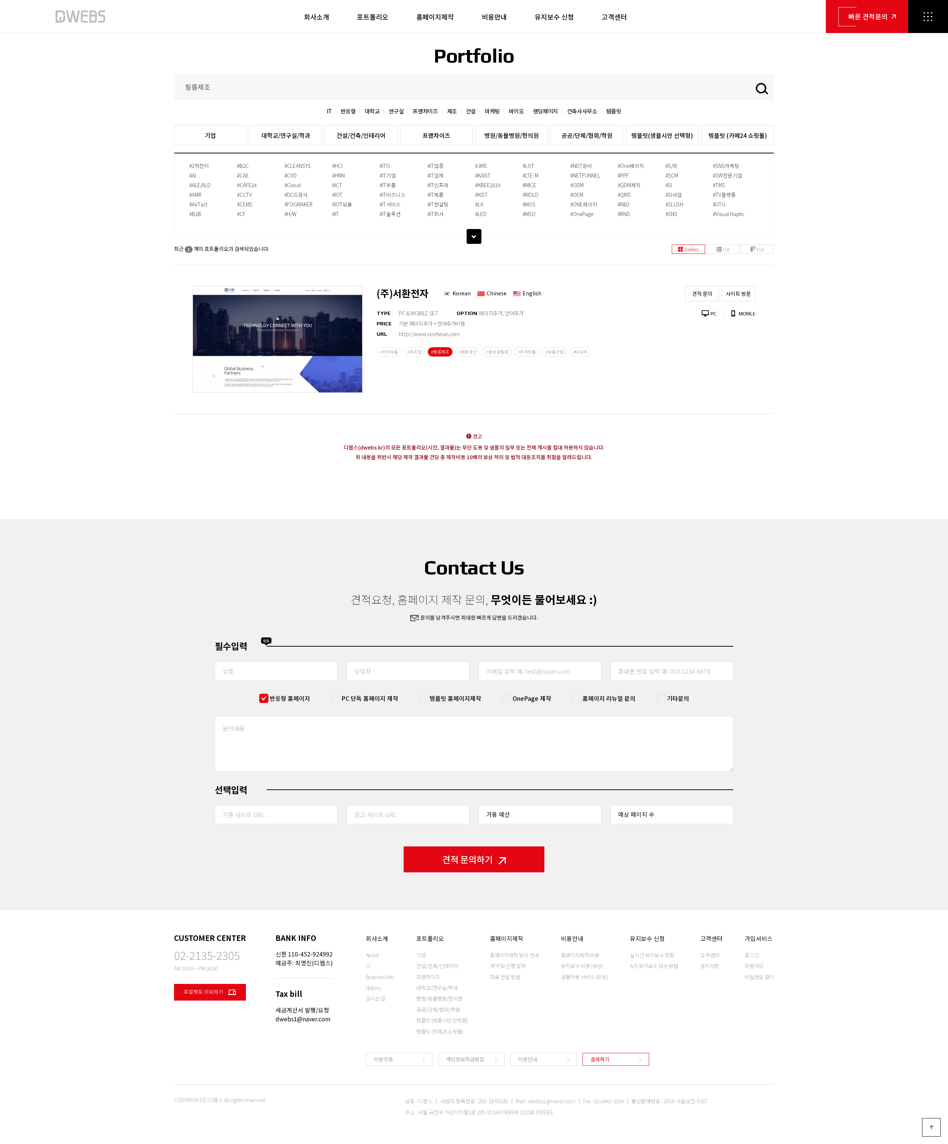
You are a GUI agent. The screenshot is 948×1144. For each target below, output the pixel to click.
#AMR (195, 194)
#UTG (719, 204)
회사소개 (316, 16)
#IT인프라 (437, 185)
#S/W (671, 165)
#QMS (624, 194)
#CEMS (245, 204)
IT (329, 111)
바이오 (516, 111)
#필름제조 (440, 352)
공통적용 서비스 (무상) (584, 977)
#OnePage (581, 214)
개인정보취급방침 (465, 1059)
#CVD (290, 175)
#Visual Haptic (728, 214)
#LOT (528, 165)
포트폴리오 (372, 16)
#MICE (529, 185)
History (373, 987)
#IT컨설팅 (437, 204)
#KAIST (483, 175)
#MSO (529, 214)
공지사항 (709, 965)
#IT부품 (388, 185)
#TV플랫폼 (724, 194)
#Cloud (292, 185)
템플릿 (613, 111)
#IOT (337, 194)
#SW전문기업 (727, 175)
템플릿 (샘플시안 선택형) (442, 1020)
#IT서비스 (390, 204)
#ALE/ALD (200, 185)
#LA (479, 204)
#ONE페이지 (583, 204)
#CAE (243, 175)
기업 (210, 135)
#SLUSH (674, 204)
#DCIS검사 (295, 194)
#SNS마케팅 (726, 165)
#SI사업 (673, 194)
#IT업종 (435, 165)
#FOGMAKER (298, 204)
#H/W (290, 214)
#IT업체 (435, 175)
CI (368, 965)
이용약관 (383, 1059)
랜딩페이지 (545, 111)
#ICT (337, 185)
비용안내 (494, 16)
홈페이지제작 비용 (580, 955)
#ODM (577, 185)
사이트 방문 (738, 293)
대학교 (372, 111)
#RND (624, 214)
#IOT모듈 (342, 204)
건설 (471, 111)
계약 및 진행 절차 (508, 965)
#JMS (481, 165)
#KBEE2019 (487, 185)
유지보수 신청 (554, 16)
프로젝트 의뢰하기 (204, 991)
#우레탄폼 (527, 352)
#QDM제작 (629, 185)
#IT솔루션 (390, 214)
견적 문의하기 (467, 859)
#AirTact (198, 204)
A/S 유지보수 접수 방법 (654, 965)
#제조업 (414, 352)
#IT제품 (435, 194)
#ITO (385, 165)
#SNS (671, 214)
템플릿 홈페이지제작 (455, 698)
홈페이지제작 (435, 16)
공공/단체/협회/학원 (586, 135)
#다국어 (580, 352)
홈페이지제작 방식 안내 (514, 955)
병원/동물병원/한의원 (511, 135)
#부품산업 (554, 352)
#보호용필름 (497, 352)
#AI (192, 175)
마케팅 (492, 111)
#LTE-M (530, 175)
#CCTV (244, 194)
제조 (452, 111)
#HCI (337, 165)
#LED (481, 214)
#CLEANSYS (297, 165)
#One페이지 (631, 165)
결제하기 (600, 1059)
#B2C (243, 165)
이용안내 (527, 1059)
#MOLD (530, 194)
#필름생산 (468, 352)
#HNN (338, 175)
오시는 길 (375, 998)
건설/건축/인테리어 (361, 135)
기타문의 (678, 698)
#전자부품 (389, 352)
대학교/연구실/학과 (285, 135)
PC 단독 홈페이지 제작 (369, 698)
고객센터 (614, 16)
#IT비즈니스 (392, 194)
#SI (668, 185)
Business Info (380, 977)
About (372, 955)
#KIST (481, 194)
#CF (241, 214)
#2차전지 (199, 165)
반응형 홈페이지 (290, 698)
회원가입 (754, 965)
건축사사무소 (582, 111)
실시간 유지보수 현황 (652, 955)
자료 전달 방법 (505, 977)
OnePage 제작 (532, 698)
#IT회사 (435, 214)
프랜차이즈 (425, 111)
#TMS (719, 185)
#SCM (671, 175)
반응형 (348, 111)
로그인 (752, 955)
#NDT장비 (581, 165)
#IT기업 (388, 175)
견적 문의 (702, 293)
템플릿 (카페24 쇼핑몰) (737, 135)
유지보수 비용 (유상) (582, 965)
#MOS (529, 204)
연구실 (396, 111)
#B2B (195, 214)
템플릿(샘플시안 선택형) (662, 135)
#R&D (624, 204)
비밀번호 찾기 (759, 977)
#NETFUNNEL (585, 175)
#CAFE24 (247, 185)
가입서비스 (758, 938)
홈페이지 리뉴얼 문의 (609, 698)
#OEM (576, 194)
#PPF (623, 175)
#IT (335, 214)
